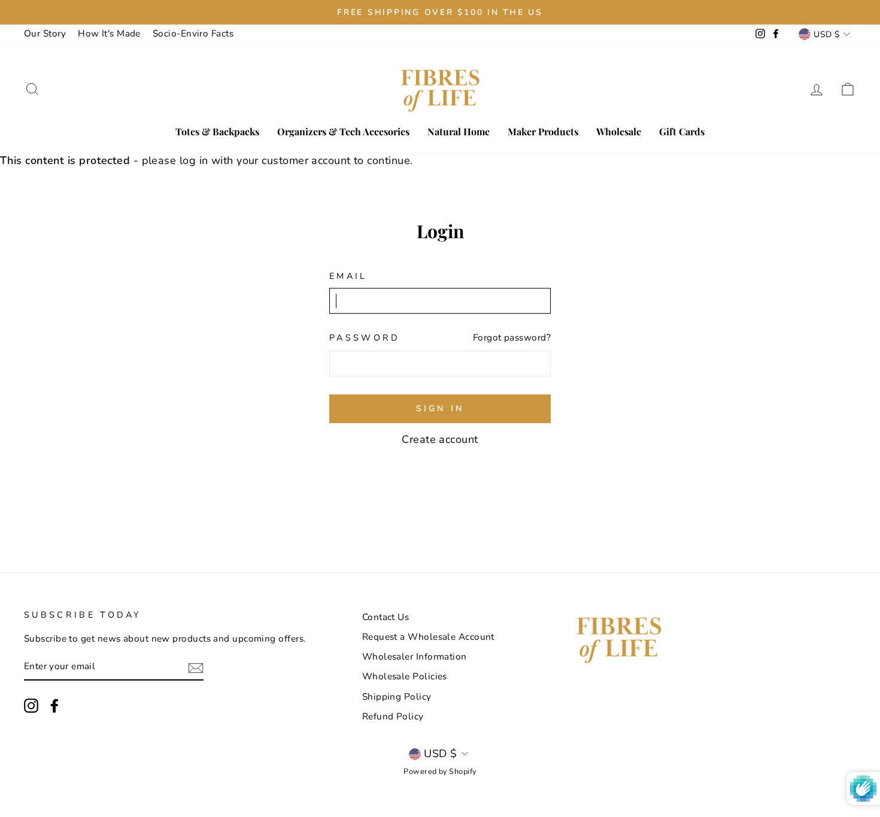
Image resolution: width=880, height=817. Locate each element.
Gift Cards (682, 131)
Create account (440, 439)
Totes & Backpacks (217, 131)
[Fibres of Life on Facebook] (54, 705)
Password (364, 338)
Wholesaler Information (414, 657)
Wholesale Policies (404, 676)
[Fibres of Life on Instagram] (31, 705)
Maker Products (543, 131)
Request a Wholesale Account (428, 637)
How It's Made (109, 34)
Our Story (45, 34)
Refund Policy (393, 716)
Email (348, 276)
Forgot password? (512, 338)
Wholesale (618, 131)
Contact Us (385, 617)
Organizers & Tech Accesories (343, 131)
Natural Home (458, 131)
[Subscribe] (196, 667)
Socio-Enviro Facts (193, 34)
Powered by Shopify (439, 771)
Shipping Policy (397, 697)
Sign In (440, 408)
